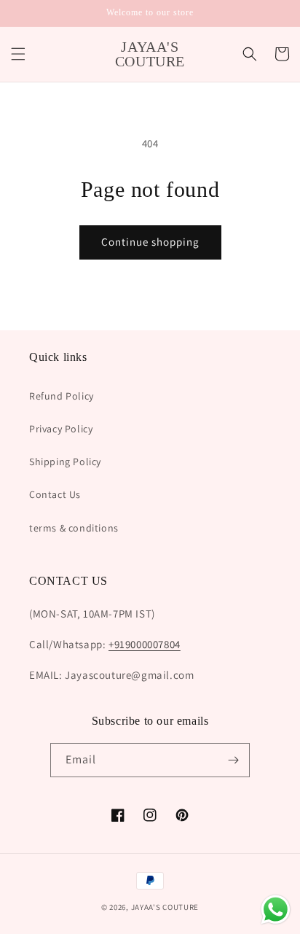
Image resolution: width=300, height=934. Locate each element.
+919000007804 (144, 644)
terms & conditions (74, 527)
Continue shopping (150, 242)
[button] (18, 54)
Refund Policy (61, 395)
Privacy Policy (60, 428)
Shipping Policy (65, 461)
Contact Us (55, 494)
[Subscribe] (233, 760)
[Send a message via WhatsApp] (275, 909)
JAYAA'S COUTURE (165, 907)
